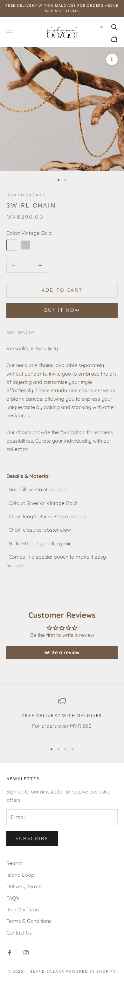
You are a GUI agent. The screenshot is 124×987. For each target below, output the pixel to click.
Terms (72, 11)
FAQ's (12, 898)
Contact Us (19, 932)
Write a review (62, 652)
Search (14, 863)
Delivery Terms (23, 886)
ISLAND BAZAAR (26, 195)
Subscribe (32, 838)
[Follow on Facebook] (9, 953)
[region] (62, 717)
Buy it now (62, 310)
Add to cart (62, 290)
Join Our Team (23, 909)
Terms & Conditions (29, 921)
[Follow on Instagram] (26, 953)
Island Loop (20, 875)
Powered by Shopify (90, 971)
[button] (100, 27)
